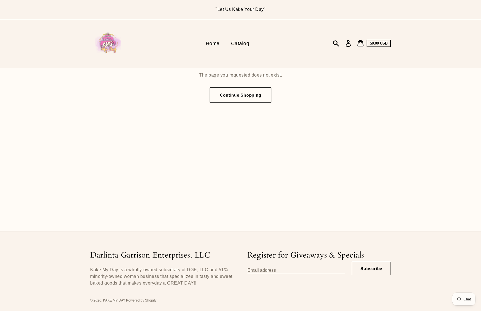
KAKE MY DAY (114, 300)
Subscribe (371, 268)
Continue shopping (240, 95)
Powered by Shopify (141, 300)
